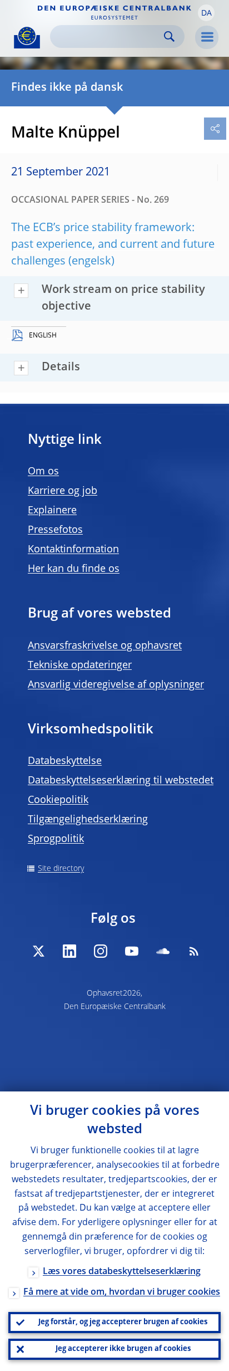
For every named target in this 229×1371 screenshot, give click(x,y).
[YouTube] (131, 951)
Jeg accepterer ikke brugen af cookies (123, 1349)
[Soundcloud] (163, 951)
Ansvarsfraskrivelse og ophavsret (105, 646)
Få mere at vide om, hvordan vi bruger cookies (121, 1292)
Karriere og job (62, 491)
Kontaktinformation (73, 550)
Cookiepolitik (58, 800)
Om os (43, 472)
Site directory (61, 869)
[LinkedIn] (69, 951)
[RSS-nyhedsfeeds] (194, 951)
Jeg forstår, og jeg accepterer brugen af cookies (122, 1322)
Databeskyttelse (65, 761)
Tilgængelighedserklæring (88, 820)
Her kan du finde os (74, 569)
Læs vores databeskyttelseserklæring (122, 1271)
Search (169, 36)
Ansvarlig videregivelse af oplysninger (116, 685)
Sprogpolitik (56, 839)
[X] (38, 951)
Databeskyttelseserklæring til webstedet (120, 781)
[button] (206, 12)
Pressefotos (55, 530)
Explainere (52, 511)
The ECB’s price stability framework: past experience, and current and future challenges (113, 245)
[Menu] (206, 37)
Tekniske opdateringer (80, 665)
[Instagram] (100, 951)
